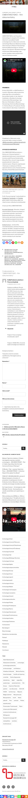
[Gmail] (19, 242)
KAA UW (21, 689)
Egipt (13, 680)
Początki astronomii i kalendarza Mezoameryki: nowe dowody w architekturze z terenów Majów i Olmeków (13, 500)
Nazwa (4, 383)
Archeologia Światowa (8, 621)
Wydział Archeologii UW (9, 718)
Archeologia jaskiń (7, 580)
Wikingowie (6, 715)
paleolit (5, 700)
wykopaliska (6, 721)
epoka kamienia (16, 683)
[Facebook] (3, 242)
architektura (17, 668)
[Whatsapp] (16, 242)
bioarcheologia (7, 674)
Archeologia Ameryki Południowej (11, 545)
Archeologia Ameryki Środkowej (11, 548)
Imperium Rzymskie (14, 686)
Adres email (6, 391)
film (17, 257)
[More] (22, 242)
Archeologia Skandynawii (9, 612)
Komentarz (5, 361)
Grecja (5, 686)
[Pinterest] (13, 242)
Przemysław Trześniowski (10, 706)
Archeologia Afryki (7, 539)
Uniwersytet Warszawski (10, 709)
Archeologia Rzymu (11, 251)
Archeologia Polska (11, 249)
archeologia (21, 662)
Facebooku (12, 198)
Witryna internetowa (8, 399)
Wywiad (4, 647)
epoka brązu (6, 683)
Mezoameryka (17, 694)
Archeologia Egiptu (7, 564)
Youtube (20, 198)
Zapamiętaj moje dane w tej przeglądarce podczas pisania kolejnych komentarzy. (13, 408)
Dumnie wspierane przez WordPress (11, 791)
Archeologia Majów (7, 586)
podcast (16, 700)
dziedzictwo (6, 680)
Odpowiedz (10, 328)
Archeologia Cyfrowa (8, 561)
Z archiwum (5, 650)
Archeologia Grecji (7, 574)
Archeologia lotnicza (8, 583)
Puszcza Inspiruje (10, 263)
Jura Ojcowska (13, 689)
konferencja (12, 692)
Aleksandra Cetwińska (9, 662)
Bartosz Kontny (20, 671)
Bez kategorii (5, 628)
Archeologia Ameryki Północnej (11, 542)
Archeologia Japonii (7, 577)
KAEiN (5, 692)
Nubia (19, 697)
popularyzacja (7, 703)
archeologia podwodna (9, 665)
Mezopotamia (7, 697)
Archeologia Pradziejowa (9, 605)
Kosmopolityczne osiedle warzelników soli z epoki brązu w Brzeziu (13, 491)
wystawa (14, 721)
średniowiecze (7, 724)
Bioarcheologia (6, 631)
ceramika (5, 677)
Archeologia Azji (6, 555)
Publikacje (5, 640)
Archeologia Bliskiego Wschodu (11, 558)
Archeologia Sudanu (7, 618)
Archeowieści (9, 253)
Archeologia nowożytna (8, 593)
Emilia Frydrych (10, 257)
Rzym (20, 706)
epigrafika (19, 680)
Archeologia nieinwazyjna (9, 589)
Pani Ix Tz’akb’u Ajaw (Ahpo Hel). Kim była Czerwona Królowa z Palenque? (13, 464)
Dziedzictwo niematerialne (9, 634)
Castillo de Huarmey (18, 674)
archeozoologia (7, 668)
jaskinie (5, 689)
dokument (19, 256)
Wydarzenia (5, 644)
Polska (22, 700)
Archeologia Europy (7, 570)
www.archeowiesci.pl (8, 749)
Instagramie (5, 198)
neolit (14, 697)
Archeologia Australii (8, 551)
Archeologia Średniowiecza (14, 252)
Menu (14, 6)
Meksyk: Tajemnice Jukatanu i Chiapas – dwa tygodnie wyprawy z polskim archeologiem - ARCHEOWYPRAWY (13, 460)
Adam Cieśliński (10, 256)
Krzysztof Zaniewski (11, 259)
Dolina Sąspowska (15, 677)
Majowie (19, 692)
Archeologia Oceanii (7, 596)
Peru (10, 700)
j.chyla (18, 12)
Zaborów (18, 264)
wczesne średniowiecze (9, 712)
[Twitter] (10, 242)
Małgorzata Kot (7, 694)
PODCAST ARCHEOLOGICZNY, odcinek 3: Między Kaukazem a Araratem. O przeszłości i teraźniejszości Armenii (13, 478)
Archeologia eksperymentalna (10, 567)
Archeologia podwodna (8, 599)
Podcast (4, 637)
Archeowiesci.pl (12, 2)
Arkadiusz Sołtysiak (8, 671)
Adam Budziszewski (8, 659)
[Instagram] (7, 242)
